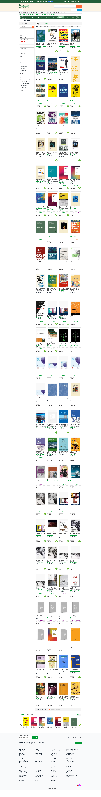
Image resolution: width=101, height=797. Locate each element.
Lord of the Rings (38, 770)
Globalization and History (40, 669)
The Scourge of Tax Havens (75, 589)
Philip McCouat (50, 590)
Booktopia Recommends (44, 26)
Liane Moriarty (52, 770)
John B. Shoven (73, 644)
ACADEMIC (53, 12)
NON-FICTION (25, 12)
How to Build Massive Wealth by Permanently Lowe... (52, 126)
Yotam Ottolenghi (53, 780)
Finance (37, 14)
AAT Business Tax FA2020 (52, 560)
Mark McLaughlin (45, 155)
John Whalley (80, 644)
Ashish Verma (49, 454)
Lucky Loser (72, 43)
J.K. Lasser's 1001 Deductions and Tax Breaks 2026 (64, 44)
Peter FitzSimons (53, 772)
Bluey (20, 762)
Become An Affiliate (22, 754)
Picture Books (68, 777)
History (67, 767)
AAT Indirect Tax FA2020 (40, 560)
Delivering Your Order (38, 754)
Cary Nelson (72, 698)
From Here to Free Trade (63, 669)
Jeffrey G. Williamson (39, 672)
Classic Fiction (68, 772)
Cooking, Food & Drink (70, 762)
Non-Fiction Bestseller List (70, 754)
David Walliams (53, 762)
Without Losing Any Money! (63, 72)
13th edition (61, 181)
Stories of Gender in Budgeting (64, 398)
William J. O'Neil (73, 236)
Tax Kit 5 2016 (73, 315)
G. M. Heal (67, 644)
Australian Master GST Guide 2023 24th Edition (51, 588)
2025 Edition (49, 44)
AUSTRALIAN (35, 12)
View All (78, 714)
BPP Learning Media (73, 480)
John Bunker (38, 155)
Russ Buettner (79, 46)
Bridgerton (36, 762)
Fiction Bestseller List (70, 753)
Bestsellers (53, 26)
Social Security (38, 696)
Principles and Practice (74, 153)
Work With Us (52, 755)
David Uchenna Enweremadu (52, 291)
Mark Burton (42, 208)
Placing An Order (22, 749)
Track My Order (37, 749)
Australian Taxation (51, 70)
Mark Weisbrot (44, 698)
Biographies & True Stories (71, 760)
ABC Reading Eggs (22, 760)
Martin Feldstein (61, 699)
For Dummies (21, 766)
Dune (36, 765)
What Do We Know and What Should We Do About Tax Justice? (41, 234)
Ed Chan (60, 73)
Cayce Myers (61, 155)
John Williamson (73, 671)
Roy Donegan (72, 154)
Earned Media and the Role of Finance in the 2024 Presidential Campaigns (64, 153)
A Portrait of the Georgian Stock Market (63, 588)
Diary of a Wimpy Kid (38, 763)
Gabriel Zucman (73, 590)
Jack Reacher (37, 766)
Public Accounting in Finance (45, 14)
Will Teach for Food (73, 696)
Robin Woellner (73, 507)
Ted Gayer (45, 427)
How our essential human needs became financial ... (74, 99)
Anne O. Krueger (50, 672)
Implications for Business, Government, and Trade (40, 616)
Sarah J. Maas (52, 775)
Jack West (36, 767)
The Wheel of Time (38, 776)
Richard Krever (50, 535)
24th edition (72, 181)
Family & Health (69, 765)
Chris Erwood (72, 399)
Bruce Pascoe (52, 761)
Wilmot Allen (45, 46)
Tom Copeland (55, 480)
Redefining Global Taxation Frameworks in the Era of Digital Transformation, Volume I (41, 480)
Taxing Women (50, 696)
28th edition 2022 (39, 344)
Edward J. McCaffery (51, 697)
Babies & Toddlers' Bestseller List (72, 749)
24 (43, 709)
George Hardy (42, 181)
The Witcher (37, 777)
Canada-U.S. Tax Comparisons (73, 642)
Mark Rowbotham (39, 617)
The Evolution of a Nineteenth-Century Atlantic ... (41, 671)
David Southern (73, 208)
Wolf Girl (36, 780)
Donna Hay (52, 765)
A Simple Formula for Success (41, 126)
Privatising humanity (74, 97)
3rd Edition (49, 71)
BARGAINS (58, 12)
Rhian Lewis (49, 100)
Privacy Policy (21, 753)
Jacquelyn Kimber (62, 235)
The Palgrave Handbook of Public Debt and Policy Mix (64, 289)
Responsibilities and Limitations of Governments (75, 616)
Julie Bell (68, 235)
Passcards (72, 479)
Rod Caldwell (38, 73)
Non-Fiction (25, 14)
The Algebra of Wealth (40, 125)
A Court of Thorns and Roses (40, 760)
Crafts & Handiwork (69, 763)
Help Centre (21, 747)
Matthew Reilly (53, 771)
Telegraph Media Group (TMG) (41, 454)
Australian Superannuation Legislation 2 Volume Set (41, 343)
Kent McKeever (61, 590)
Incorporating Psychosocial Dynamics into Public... (63, 426)
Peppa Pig (21, 776)
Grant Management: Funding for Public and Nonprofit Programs (64, 126)
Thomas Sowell (38, 317)
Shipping (36, 747)
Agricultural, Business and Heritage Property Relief (75, 398)
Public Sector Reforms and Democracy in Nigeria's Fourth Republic (52, 289)
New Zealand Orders (38, 755)
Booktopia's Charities (54, 753)
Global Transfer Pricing (74, 152)
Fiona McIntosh (53, 766)
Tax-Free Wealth (50, 125)
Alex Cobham (38, 236)
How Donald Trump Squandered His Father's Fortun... (74, 45)
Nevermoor (37, 771)
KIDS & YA (30, 12)
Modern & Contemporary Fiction (71, 775)
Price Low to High (61, 26)
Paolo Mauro (38, 291)
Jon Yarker (61, 209)
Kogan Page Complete (40, 451)
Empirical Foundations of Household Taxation (63, 697)
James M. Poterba (69, 699)
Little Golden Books (22, 771)
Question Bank (72, 534)
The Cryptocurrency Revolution (51, 98)
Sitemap (20, 755)
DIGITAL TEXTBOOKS (47, 12)
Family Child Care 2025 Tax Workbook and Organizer (52, 479)
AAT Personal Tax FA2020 (75, 533)
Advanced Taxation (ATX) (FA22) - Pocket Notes (52, 370)
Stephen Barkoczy (62, 182)
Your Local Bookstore (54, 749)
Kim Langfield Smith (50, 427)
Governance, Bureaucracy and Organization (64, 615)
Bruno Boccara (61, 427)
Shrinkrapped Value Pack (51, 426)
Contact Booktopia (22, 750)
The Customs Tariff (39, 614)
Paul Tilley (37, 100)
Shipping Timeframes (38, 753)
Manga (67, 776)
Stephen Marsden (56, 72)
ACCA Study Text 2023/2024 (52, 371)
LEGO (20, 770)
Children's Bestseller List (70, 750)
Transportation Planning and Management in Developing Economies (52, 452)
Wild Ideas (60, 479)
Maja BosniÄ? (61, 399)
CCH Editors (38, 345)
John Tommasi (49, 399)
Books (20, 14)
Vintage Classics (22, 779)
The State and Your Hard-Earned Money (40, 289)
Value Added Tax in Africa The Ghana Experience (63, 452)
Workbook (49, 507)
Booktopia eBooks (53, 754)
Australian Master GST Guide (52, 589)
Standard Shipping (38, 750)
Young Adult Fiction (69, 779)
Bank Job (60, 478)
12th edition (49, 208)
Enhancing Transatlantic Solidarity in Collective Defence (51, 262)
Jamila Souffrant (73, 454)
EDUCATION (41, 12)
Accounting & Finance (31, 14)
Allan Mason (49, 45)
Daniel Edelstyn (61, 480)
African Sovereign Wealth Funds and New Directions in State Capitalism (41, 44)
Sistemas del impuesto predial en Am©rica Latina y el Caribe (75, 289)
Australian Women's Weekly (23, 761)
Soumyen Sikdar (73, 617)
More (78, 26)
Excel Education (22, 763)
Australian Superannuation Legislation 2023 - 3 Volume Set (52, 343)
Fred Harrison (61, 99)
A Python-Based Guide (63, 535)
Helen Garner (52, 767)
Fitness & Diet (68, 766)
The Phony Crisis (39, 697)
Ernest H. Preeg (61, 672)
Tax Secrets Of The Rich (51, 43)
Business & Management (70, 761)
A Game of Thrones (38, 761)
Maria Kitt (49, 154)
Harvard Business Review (23, 767)
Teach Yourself (21, 777)
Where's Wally (21, 780)
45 (57, 709)
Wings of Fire (37, 779)
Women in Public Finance (63, 397)
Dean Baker (38, 698)
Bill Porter (49, 480)
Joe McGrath (72, 427)
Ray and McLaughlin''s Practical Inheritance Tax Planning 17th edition (40, 153)
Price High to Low (70, 26)
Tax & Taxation (53, 14)
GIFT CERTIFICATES (64, 12)
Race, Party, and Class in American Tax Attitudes (63, 344)
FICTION (20, 12)
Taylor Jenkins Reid (53, 776)
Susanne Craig (72, 46)
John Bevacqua (50, 72)
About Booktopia (53, 747)
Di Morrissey (52, 763)
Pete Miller (38, 181)
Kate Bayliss (72, 100)
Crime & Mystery (69, 771)
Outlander (36, 772)
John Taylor (38, 208)
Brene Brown (52, 760)
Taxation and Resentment (63, 342)
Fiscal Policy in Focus (74, 614)
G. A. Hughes (61, 644)
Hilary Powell (68, 480)
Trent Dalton (52, 779)
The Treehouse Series (39, 775)
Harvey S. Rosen (39, 427)
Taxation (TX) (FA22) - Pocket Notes (40, 398)
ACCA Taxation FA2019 (74, 478)
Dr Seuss (20, 765)
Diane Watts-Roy (79, 671)
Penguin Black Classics (23, 775)
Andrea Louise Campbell (63, 345)
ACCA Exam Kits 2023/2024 (41, 371)
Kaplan (37, 372)
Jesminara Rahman (50, 182)
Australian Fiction (69, 770)
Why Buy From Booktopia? (55, 750)
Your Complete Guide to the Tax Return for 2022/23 (40, 453)
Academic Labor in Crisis (74, 697)
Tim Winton (52, 777)
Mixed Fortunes (39, 97)
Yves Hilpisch (61, 536)
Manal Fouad (67, 399)
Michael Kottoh (38, 46)
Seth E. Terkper (61, 453)
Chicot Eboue (61, 290)
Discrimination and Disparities (39, 316)
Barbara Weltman (62, 46)
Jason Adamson (61, 617)
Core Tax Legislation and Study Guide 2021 (75, 180)
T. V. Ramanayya (56, 454)
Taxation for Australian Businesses (40, 71)
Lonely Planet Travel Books (24, 772)
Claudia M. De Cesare (74, 291)
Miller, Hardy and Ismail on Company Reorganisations (41, 180)
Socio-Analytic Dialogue (63, 424)
